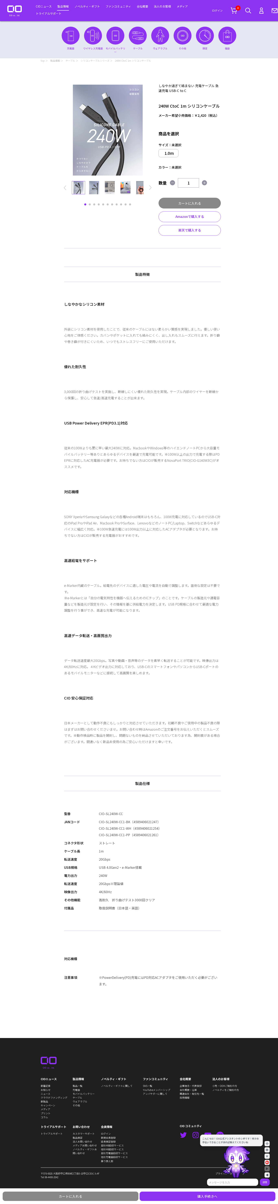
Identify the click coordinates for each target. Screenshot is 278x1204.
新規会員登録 (108, 1137)
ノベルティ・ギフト (87, 6)
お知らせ (45, 1090)
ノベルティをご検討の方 (225, 1090)
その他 (76, 1105)
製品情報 (63, 6)
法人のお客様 (162, 6)
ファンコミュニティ (118, 6)
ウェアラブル (80, 1101)
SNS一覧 (147, 1085)
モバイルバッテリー (84, 1093)
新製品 (44, 1101)
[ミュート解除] (267, 1162)
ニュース (45, 1093)
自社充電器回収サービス (114, 1153)
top (43, 60)
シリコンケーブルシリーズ (95, 60)
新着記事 (45, 1085)
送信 (265, 1182)
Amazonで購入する (189, 216)
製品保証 (77, 1137)
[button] (65, 187)
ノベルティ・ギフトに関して (116, 1085)
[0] (234, 11)
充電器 (76, 1090)
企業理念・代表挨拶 (191, 1085)
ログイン (217, 10)
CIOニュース (44, 6)
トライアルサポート (48, 13)
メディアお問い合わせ (85, 1145)
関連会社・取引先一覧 (192, 1093)
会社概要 (142, 6)
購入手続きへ (207, 1196)
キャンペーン (48, 1105)
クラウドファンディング (54, 1097)
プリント (45, 1113)
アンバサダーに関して (155, 1093)
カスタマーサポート (84, 1133)
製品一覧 (77, 1085)
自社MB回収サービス (112, 1145)
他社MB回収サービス (112, 1149)
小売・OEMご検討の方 (224, 1085)
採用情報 (184, 1097)
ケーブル (70, 60)
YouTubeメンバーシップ (156, 1090)
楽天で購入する (189, 230)
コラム (44, 1117)
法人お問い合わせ (82, 1141)
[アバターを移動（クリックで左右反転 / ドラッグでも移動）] (267, 1143)
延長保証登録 (108, 1141)
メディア (182, 6)
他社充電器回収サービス (114, 1157)
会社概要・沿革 (188, 1090)
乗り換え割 (107, 1161)
